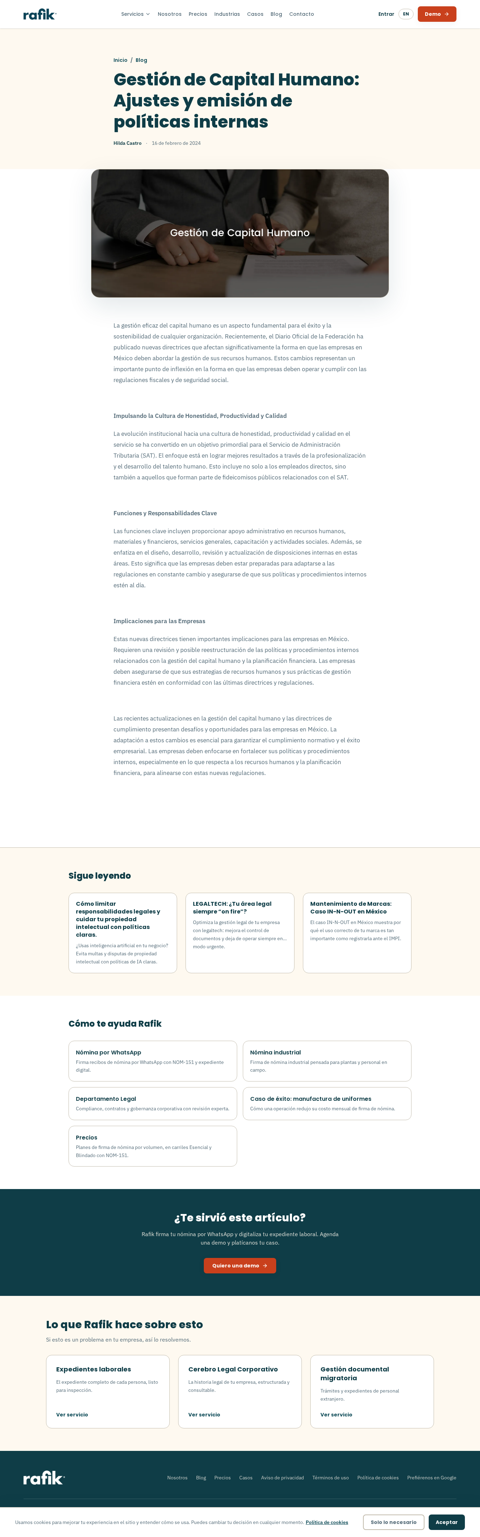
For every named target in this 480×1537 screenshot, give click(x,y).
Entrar (386, 14)
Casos (255, 14)
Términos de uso (330, 1477)
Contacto (301, 14)
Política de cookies (378, 1477)
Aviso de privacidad (282, 1477)
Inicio (120, 60)
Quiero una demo (235, 1265)
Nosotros (170, 14)
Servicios (132, 14)
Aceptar (447, 1522)
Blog (276, 14)
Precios (198, 14)
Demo (433, 14)
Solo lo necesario (394, 1522)
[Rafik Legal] (40, 14)
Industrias (227, 14)
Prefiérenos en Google (431, 1477)
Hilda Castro (127, 143)
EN (406, 14)
